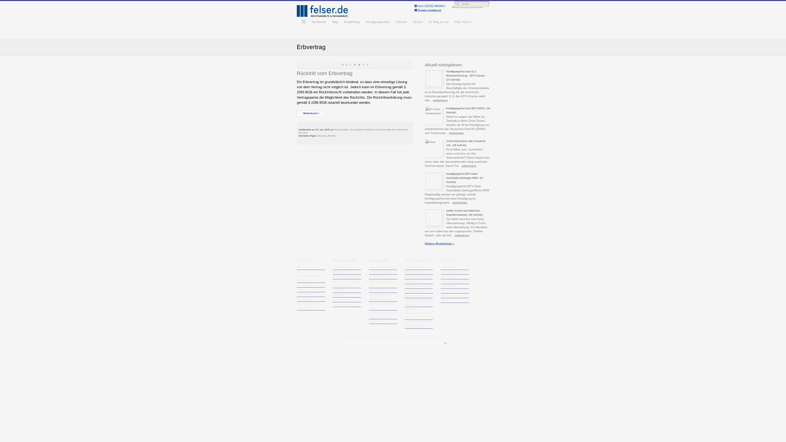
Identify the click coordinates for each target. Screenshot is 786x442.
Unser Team (303, 285)
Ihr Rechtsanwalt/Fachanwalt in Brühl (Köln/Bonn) (311, 276)
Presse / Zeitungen (342, 267)
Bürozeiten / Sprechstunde (418, 276)
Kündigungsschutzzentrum (382, 267)
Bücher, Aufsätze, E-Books (346, 276)
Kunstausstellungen (414, 295)
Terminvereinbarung (415, 267)
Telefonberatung (413, 281)
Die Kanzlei (319, 22)
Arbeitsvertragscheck (379, 290)
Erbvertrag (322, 136)
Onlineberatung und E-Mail (418, 286)
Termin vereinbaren (429, 10)
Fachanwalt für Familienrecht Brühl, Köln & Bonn (418, 313)
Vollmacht (445, 276)
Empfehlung (352, 22)
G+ (445, 343)
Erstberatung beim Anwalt (453, 272)
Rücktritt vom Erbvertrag (324, 73)
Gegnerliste (338, 295)
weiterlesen (440, 100)
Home (303, 22)
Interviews (338, 272)
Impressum (446, 295)
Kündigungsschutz (378, 22)
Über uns (301, 267)
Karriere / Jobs (304, 299)
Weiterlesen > (311, 113)
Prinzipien (301, 289)
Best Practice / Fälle (343, 299)
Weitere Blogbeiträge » (439, 243)
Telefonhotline (447, 267)
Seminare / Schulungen (416, 291)
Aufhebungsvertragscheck (382, 272)
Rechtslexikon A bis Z (343, 304)
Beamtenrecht (376, 321)
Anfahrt (444, 291)
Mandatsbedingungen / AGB (454, 281)
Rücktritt (331, 136)
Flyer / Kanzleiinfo (305, 294)
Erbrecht (401, 22)
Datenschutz (447, 286)
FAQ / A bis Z (463, 22)
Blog (335, 22)
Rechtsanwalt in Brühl (415, 272)
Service (418, 22)
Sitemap (445, 300)
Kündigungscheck (378, 276)
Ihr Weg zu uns (438, 22)
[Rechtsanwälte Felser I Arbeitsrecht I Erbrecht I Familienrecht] (322, 16)
